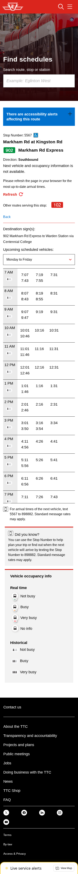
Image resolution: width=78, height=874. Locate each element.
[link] (39, 117)
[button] (63, 868)
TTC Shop (11, 791)
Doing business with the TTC (27, 772)
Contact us (12, 707)
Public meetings (16, 754)
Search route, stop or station (26, 70)
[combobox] (39, 81)
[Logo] (13, 7)
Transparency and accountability (30, 736)
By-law (7, 844)
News (8, 781)
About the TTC (15, 726)
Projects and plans (18, 745)
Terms (7, 835)
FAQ (7, 800)
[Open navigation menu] (70, 6)
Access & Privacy (14, 853)
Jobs (7, 763)
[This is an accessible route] (35, 135)
